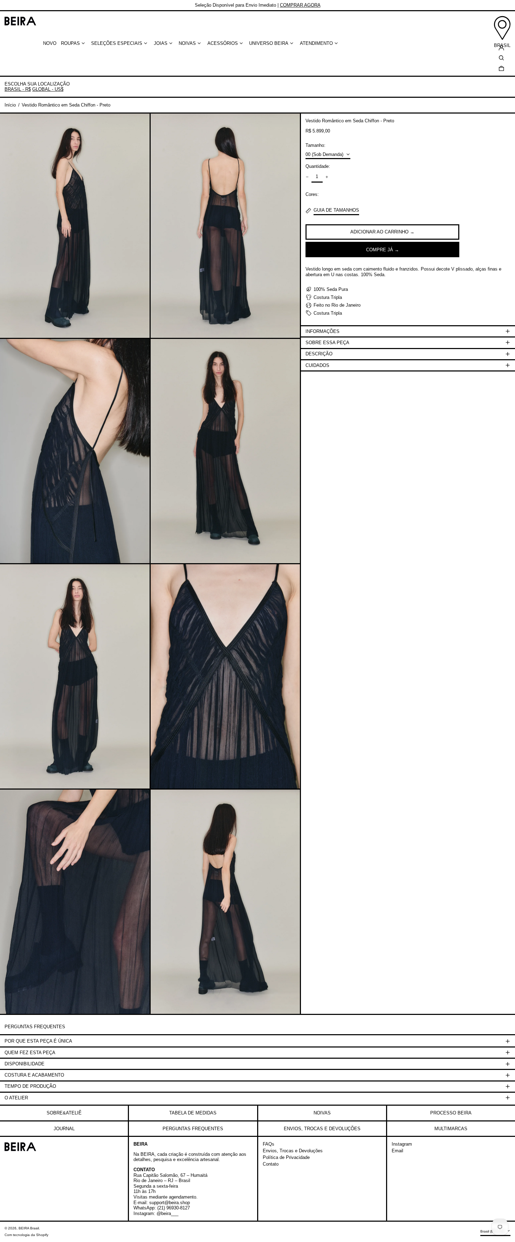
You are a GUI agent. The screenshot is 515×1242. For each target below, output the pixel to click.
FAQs (268, 1144)
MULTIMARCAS (450, 1128)
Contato (271, 1164)
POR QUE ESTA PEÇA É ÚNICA (38, 1041)
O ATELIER (16, 1097)
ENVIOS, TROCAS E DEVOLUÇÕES (322, 1128)
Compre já (379, 249)
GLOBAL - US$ (47, 89)
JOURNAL (64, 1128)
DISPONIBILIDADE (24, 1063)
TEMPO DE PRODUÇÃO (30, 1086)
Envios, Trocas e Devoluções (293, 1150)
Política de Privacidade (286, 1157)
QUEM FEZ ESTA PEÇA (30, 1052)
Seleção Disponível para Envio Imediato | (258, 5)
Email (397, 1150)
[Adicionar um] (327, 177)
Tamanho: (315, 145)
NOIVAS (322, 1112)
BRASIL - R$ (18, 89)
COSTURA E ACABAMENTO (34, 1075)
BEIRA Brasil (29, 1228)
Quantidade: (317, 166)
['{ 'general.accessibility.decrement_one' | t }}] (307, 177)
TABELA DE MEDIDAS (193, 1112)
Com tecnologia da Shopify (26, 1235)
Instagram (402, 1144)
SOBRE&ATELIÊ (64, 1112)
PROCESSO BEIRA (451, 1112)
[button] (501, 68)
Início (10, 105)
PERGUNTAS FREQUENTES (193, 1128)
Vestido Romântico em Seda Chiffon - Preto (66, 105)
